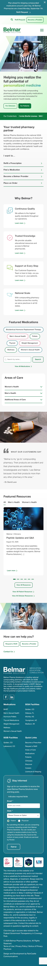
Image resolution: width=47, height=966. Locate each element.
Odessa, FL (29, 713)
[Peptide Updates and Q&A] (24, 518)
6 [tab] (32, 579)
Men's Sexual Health (11, 713)
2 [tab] (18, 579)
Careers (28, 768)
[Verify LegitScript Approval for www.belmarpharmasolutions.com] (28, 862)
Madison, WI (30, 724)
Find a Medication (12, 170)
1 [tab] (14, 579)
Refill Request (22, 12)
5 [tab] (29, 579)
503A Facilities (32, 705)
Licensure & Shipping (33, 772)
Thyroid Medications (11, 720)
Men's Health (10, 393)
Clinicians (28, 761)
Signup (14, 847)
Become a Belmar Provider (16, 176)
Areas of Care (30, 750)
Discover (28, 764)
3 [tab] (21, 579)
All (5, 502)
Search (38, 359)
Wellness (7, 728)
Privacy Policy (21, 946)
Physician (25, 820)
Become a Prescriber (33, 742)
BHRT (6, 709)
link (13, 931)
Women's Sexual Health (13, 731)
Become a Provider (35, 20)
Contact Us (8, 652)
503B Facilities (11, 738)
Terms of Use (9, 946)
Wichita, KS (29, 717)
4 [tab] (25, 579)
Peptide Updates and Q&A (20, 538)
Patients (28, 757)
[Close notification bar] (44, 2)
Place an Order (10, 183)
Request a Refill (11, 644)
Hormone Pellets (10, 717)
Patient (13, 820)
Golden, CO (29, 709)
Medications (30, 753)
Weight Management (11, 724)
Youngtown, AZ (31, 720)
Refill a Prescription (13, 163)
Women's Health (12, 387)
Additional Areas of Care (15, 400)
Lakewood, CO (9, 746)
